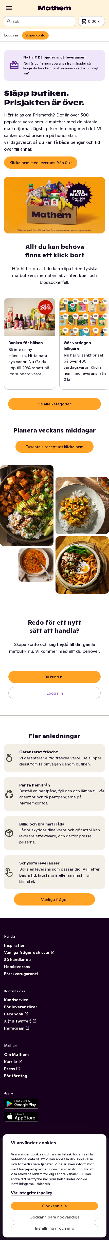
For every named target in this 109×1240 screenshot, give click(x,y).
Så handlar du (17, 959)
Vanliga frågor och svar (27, 952)
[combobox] (42, 21)
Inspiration (15, 945)
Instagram (14, 1028)
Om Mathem (16, 1054)
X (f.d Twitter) (17, 1021)
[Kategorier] (9, 8)
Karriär (10, 1061)
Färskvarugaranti (21, 973)
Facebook (13, 1013)
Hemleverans (17, 966)
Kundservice (16, 999)
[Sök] (8, 21)
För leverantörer (20, 1006)
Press (9, 1068)
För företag (15, 1075)
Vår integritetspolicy (31, 1192)
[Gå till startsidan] (54, 8)
